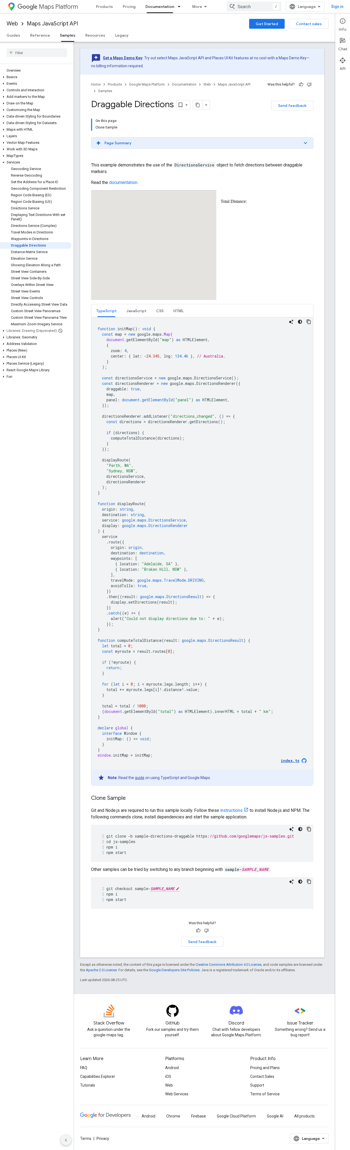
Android (172, 1068)
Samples (67, 35)
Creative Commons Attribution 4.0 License (228, 964)
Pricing (129, 6)
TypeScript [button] (106, 310)
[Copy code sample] (308, 321)
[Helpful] (301, 84)
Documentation (159, 6)
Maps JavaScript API (52, 23)
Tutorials (87, 1085)
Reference (40, 35)
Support (257, 1085)
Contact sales (309, 23)
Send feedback (292, 105)
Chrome (173, 1116)
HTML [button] (178, 310)
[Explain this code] (291, 321)
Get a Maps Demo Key (122, 58)
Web (12, 23)
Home (96, 84)
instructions (231, 810)
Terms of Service (265, 1094)
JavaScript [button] (136, 310)
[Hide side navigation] (65, 1140)
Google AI (275, 1116)
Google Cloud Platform (236, 1116)
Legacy (122, 35)
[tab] (106, 310)
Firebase (198, 1116)
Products (104, 6)
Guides (13, 35)
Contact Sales (262, 1076)
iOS (168, 1076)
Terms (85, 1138)
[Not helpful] (309, 84)
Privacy (103, 1138)
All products (304, 1116)
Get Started (267, 23)
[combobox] (254, 6)
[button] (35, 77)
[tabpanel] (202, 551)
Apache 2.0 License (101, 970)
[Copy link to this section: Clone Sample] (131, 798)
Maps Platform (58, 6)
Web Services (176, 1094)
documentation (123, 182)
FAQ (83, 1068)
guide (139, 778)
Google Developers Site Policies (174, 970)
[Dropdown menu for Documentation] (180, 6)
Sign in (337, 6)
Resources (95, 35)
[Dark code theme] (300, 321)
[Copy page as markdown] (198, 105)
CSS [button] (160, 310)
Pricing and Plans (265, 1068)
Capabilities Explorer (97, 1076)
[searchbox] (37, 52)
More (197, 6)
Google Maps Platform (147, 84)
